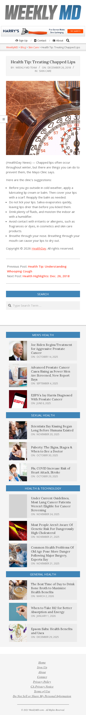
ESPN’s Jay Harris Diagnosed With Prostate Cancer (51, 397)
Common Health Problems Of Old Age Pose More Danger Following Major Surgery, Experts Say (52, 553)
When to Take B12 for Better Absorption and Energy (51, 610)
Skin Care (45, 71)
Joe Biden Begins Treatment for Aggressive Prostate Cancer (51, 349)
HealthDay (39, 248)
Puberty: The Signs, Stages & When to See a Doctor (51, 449)
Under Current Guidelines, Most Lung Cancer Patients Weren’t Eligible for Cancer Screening (51, 504)
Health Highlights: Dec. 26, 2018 (46, 276)
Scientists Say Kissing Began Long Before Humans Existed (52, 428)
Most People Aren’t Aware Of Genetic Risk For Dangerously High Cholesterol (52, 529)
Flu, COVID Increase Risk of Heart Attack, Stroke (50, 470)
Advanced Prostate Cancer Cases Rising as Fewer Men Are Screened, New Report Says (50, 373)
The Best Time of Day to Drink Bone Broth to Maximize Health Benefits (53, 588)
